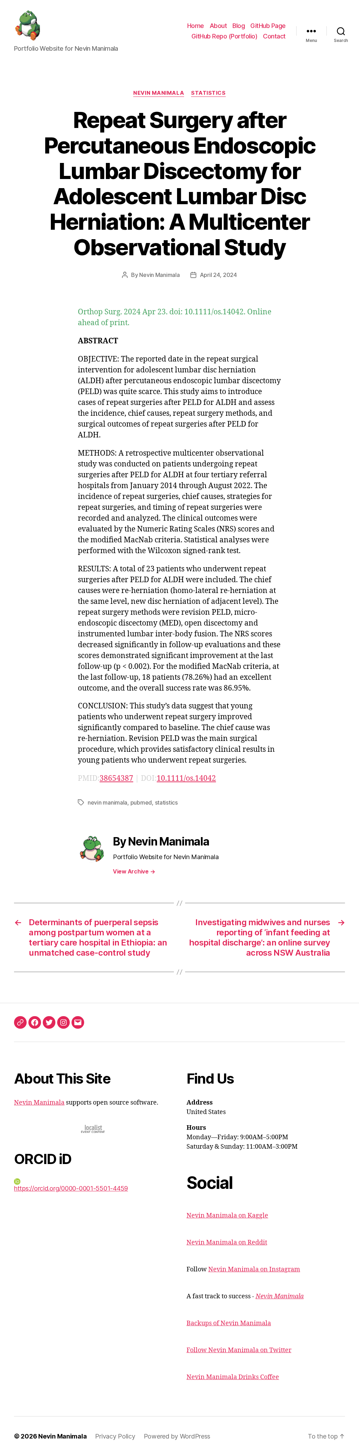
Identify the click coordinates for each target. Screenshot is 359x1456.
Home (195, 25)
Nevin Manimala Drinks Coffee (233, 1377)
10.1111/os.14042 (186, 778)
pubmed (141, 802)
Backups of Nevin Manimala (229, 1323)
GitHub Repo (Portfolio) (224, 36)
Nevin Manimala (158, 93)
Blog (238, 25)
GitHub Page (268, 25)
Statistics (208, 93)
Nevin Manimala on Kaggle (227, 1216)
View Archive (134, 871)
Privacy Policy (115, 1436)
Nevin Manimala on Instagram (254, 1269)
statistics (166, 802)
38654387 (116, 778)
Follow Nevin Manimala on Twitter (239, 1350)
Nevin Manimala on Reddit (227, 1243)
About (218, 25)
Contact (274, 36)
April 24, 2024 (218, 274)
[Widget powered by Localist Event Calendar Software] (93, 1129)
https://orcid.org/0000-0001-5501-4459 (71, 1188)
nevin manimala (107, 802)
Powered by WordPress (177, 1436)
